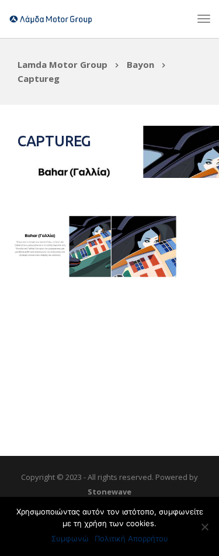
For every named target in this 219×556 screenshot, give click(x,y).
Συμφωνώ (70, 538)
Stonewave (109, 491)
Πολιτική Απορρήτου (131, 538)
